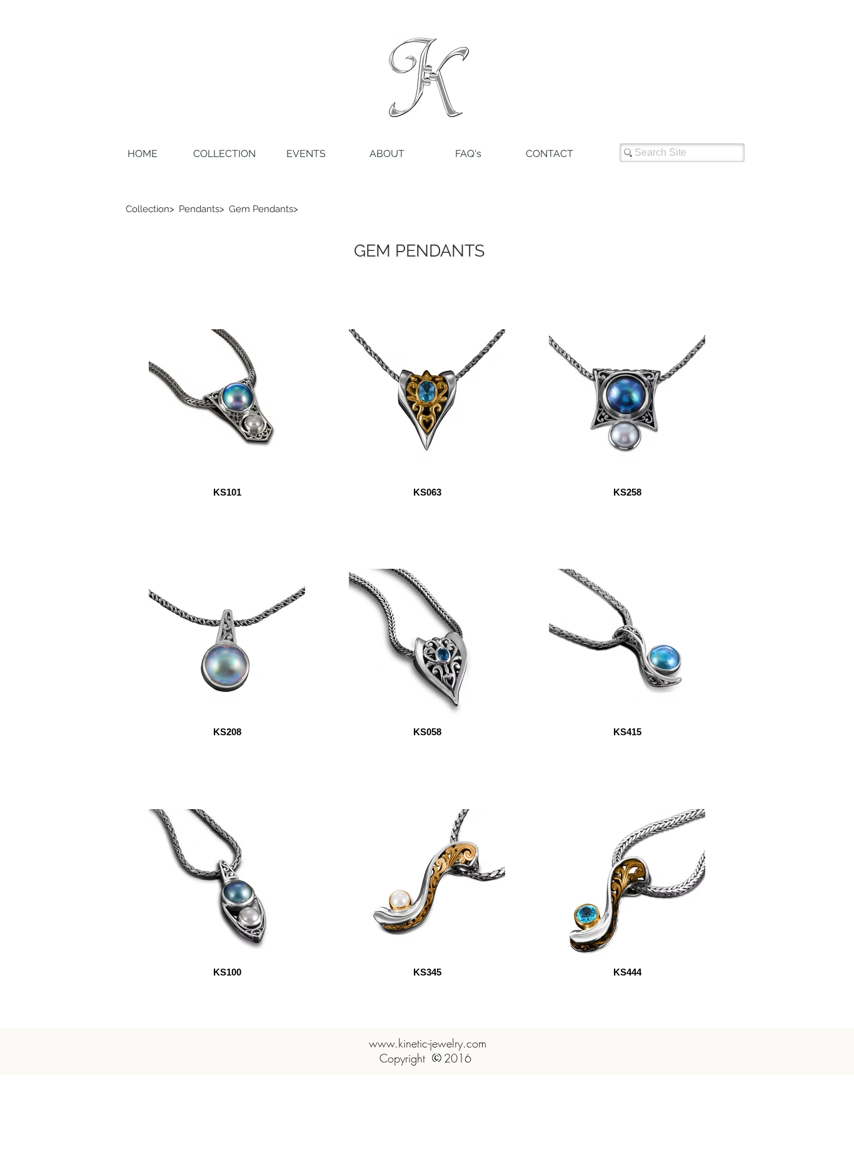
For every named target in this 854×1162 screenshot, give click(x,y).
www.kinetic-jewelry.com (427, 1043)
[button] (150, 209)
